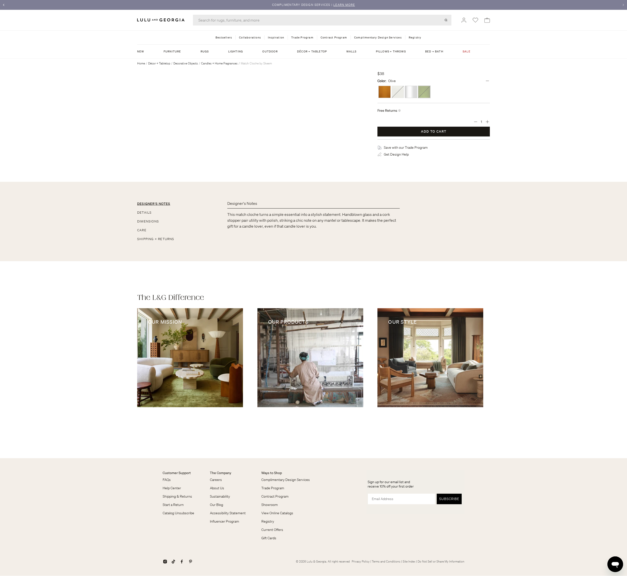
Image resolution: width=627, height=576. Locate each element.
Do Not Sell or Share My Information (441, 561)
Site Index (409, 561)
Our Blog (216, 504)
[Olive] (424, 92)
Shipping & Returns (177, 496)
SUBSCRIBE (449, 499)
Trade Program (272, 488)
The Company (220, 473)
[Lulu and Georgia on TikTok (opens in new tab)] (173, 562)
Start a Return (173, 504)
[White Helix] (398, 92)
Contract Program (275, 496)
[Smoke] (411, 92)
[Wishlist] (475, 20)
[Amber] (384, 92)
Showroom (269, 504)
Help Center (172, 488)
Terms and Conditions (386, 561)
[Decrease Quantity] (475, 121)
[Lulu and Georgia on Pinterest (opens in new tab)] (190, 561)
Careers (216, 480)
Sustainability (220, 496)
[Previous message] (3, 5)
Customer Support (177, 473)
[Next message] (623, 5)
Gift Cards (268, 538)
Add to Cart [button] (433, 131)
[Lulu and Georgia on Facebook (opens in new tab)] (181, 561)
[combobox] (322, 20)
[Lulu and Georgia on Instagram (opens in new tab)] (165, 561)
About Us (217, 488)
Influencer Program (224, 521)
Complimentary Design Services (285, 480)
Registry (267, 521)
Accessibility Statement (228, 513)
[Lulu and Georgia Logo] (161, 20)
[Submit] (446, 20)
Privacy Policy (361, 561)
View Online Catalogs (277, 513)
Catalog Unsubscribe (178, 513)
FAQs (167, 480)
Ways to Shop (271, 473)
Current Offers (272, 529)
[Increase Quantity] (487, 121)
